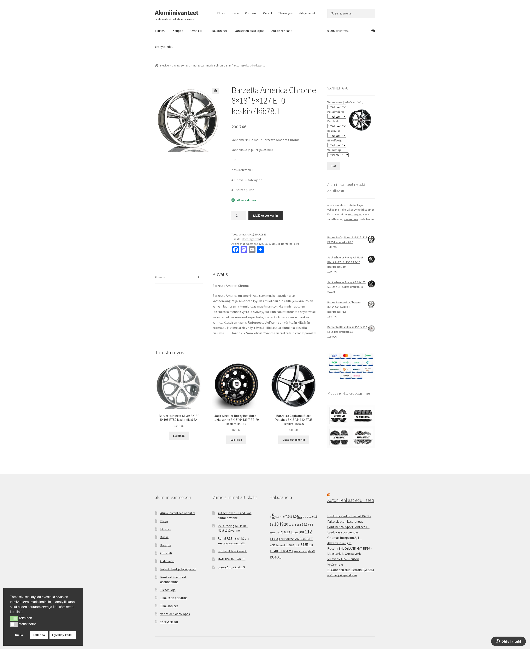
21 (290, 524)
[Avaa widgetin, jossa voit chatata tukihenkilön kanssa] (508, 642)
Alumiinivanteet (176, 12)
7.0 (282, 516)
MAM (312, 551)
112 (308, 531)
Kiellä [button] (19, 635)
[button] (215, 91)
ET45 (282, 550)
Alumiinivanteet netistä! (177, 513)
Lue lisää (179, 436)
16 (316, 516)
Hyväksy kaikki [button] (62, 635)
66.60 (272, 532)
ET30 (297, 545)
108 (301, 532)
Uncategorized (181, 65)
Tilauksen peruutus (173, 598)
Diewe (289, 545)
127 (261, 244)
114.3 (274, 539)
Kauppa (177, 31)
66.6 (310, 524)
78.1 (274, 244)
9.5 (306, 516)
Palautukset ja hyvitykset (178, 569)
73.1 (289, 532)
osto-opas (355, 214)
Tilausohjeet (285, 13)
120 (281, 539)
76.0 (295, 532)
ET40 (274, 551)
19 (281, 524)
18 (265, 244)
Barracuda (291, 539)
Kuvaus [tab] (160, 277)
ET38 (310, 545)
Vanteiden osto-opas (249, 31)
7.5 (287, 516)
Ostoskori (251, 13)
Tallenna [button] (39, 635)
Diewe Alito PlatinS (231, 567)
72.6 (283, 532)
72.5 (277, 532)
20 (286, 524)
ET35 (304, 544)
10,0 (311, 517)
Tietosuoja (168, 590)
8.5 (299, 516)
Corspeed (280, 545)
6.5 (277, 517)
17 (271, 524)
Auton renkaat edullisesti (350, 500)
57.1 (294, 524)
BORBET (306, 539)
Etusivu (221, 13)
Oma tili (267, 13)
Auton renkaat (281, 31)
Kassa (235, 13)
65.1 (299, 524)
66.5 (304, 524)
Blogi (164, 521)
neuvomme (351, 219)
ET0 (296, 244)
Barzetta (287, 244)
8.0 (294, 516)
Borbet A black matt (232, 551)
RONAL (276, 557)
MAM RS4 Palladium (231, 559)
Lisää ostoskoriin (265, 215)
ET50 (290, 551)
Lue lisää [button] (16, 612)
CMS (273, 545)
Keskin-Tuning (301, 551)
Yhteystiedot (307, 13)
